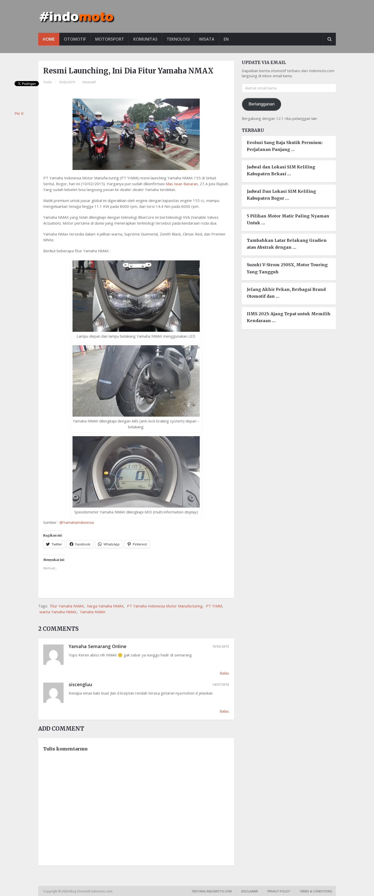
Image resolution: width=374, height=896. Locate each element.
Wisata (206, 39)
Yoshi (47, 82)
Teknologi (178, 39)
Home (49, 39)
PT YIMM (214, 605)
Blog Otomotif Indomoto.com (91, 891)
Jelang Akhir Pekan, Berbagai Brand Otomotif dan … (286, 293)
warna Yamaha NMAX (58, 611)
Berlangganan (262, 104)
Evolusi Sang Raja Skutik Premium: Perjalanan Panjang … (285, 146)
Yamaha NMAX (92, 611)
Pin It (19, 113)
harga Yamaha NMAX (105, 605)
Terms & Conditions (315, 891)
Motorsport (109, 39)
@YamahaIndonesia (77, 522)
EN (226, 39)
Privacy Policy (278, 891)
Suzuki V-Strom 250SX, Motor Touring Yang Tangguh (287, 268)
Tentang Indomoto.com (211, 891)
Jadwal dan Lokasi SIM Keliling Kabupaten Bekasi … (281, 170)
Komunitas (145, 39)
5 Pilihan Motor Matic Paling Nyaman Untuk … (288, 219)
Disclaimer (249, 891)
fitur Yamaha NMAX (67, 605)
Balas (224, 672)
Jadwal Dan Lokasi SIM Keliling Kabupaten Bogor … (281, 195)
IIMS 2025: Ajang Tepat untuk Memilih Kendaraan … (288, 317)
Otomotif (75, 39)
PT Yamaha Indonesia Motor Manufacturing (165, 605)
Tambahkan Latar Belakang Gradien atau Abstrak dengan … (287, 244)
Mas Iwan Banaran (182, 183)
